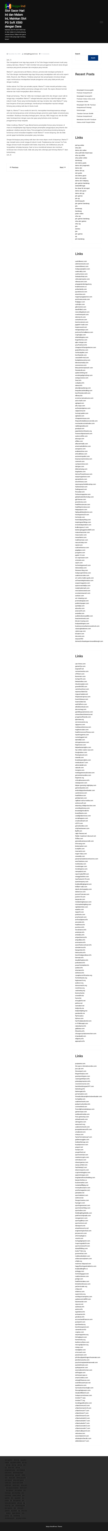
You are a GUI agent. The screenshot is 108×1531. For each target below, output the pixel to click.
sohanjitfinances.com (82, 1380)
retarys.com (79, 1134)
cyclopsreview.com (81, 464)
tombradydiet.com (81, 352)
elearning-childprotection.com (85, 806)
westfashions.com (81, 861)
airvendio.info (79, 922)
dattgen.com (79, 466)
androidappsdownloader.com (85, 790)
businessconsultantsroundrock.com (87, 626)
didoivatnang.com (81, 469)
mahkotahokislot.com (82, 1256)
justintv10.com (80, 897)
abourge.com (79, 439)
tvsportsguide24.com (82, 1243)
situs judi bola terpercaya (83, 153)
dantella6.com (80, 740)
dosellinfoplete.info (81, 960)
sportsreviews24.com (82, 1246)
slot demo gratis (80, 163)
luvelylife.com (79, 849)
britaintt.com (79, 634)
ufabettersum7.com (82, 1411)
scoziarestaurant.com (82, 593)
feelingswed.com (81, 489)
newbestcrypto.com (82, 1157)
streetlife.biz (79, 996)
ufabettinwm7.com (81, 1413)
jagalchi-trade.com (81, 325)
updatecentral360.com (83, 1299)
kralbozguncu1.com (82, 527)
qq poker (18, 1498)
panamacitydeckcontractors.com (86, 859)
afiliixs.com (79, 441)
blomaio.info (79, 958)
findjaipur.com (80, 302)
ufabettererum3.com (82, 1405)
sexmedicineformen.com (83, 1370)
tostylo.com (79, 1150)
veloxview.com (80, 1433)
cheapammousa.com (82, 418)
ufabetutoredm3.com (82, 1426)
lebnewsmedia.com (81, 363)
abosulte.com (79, 608)
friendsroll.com (80, 370)
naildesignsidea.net (81, 426)
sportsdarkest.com (81, 1195)
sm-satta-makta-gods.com (84, 578)
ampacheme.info (81, 937)
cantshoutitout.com (82, 689)
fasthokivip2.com (81, 1167)
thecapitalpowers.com (82, 1390)
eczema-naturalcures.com (84, 398)
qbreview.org (79, 719)
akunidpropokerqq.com (83, 388)
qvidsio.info (79, 968)
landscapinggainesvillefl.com (85, 530)
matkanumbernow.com (83, 727)
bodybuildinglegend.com (83, 884)
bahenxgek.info (80, 1091)
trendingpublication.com (83, 1403)
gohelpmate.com (81, 798)
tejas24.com (79, 912)
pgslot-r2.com (80, 555)
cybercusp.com (80, 631)
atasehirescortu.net (82, 1228)
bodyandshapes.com (82, 623)
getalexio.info (79, 1317)
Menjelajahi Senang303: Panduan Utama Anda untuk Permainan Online (86, 98)
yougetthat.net (80, 1152)
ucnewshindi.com (81, 1107)
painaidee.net (79, 1193)
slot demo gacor (80, 176)
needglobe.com (80, 1350)
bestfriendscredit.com (82, 393)
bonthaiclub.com (81, 355)
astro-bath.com (80, 401)
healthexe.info (80, 925)
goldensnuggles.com (82, 1139)
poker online (79, 214)
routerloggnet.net (81, 737)
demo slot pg (79, 171)
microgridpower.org (81, 1345)
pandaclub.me (80, 1013)
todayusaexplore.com (82, 269)
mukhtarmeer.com (81, 540)
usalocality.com (80, 271)
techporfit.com (80, 679)
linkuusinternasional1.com (84, 368)
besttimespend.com (82, 1327)
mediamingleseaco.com (83, 902)
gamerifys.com (80, 666)
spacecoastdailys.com (82, 585)
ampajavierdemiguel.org (83, 284)
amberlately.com (81, 289)
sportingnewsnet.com (82, 1205)
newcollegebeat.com (82, 312)
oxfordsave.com (80, 1160)
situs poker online (81, 158)
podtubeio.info (80, 963)
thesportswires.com (82, 1200)
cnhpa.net (78, 1289)
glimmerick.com (80, 307)
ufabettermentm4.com (83, 1408)
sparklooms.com (80, 1385)
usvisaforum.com (81, 320)
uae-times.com (80, 664)
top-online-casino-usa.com (84, 750)
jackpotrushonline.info (82, 1104)
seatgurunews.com (81, 378)
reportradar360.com (82, 874)
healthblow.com (80, 795)
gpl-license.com (80, 499)
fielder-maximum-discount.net (85, 836)
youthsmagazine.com (82, 1190)
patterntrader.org (81, 1286)
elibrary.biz (78, 396)
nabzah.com (79, 768)
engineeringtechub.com (83, 1231)
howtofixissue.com (81, 699)
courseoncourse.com (82, 1084)
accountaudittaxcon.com (83, 1319)
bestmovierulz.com (81, 322)
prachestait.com (80, 917)
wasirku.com (79, 909)
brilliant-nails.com (81, 887)
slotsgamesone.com (82, 742)
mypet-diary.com (81, 854)
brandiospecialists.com (83, 760)
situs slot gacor (18, 1480)
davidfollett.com (80, 309)
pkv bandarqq (79, 239)
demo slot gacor (80, 191)
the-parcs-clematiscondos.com (86, 1066)
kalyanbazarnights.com (83, 747)
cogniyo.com (79, 1332)
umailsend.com (80, 1132)
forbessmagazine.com (82, 494)
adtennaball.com (81, 765)
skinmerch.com (80, 317)
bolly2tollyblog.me (81, 1011)
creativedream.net (81, 821)
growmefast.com (81, 1253)
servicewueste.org (81, 722)
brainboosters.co (81, 287)
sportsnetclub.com (81, 1155)
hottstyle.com (80, 517)
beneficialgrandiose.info (83, 955)
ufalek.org (78, 1261)
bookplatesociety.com (82, 360)
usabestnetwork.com (82, 1127)
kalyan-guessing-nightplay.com (85, 785)
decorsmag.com (80, 709)
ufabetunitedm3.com (82, 1418)
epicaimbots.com (81, 479)
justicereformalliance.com (84, 332)
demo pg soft (21, 1478)
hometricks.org (80, 1340)
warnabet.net (79, 1006)
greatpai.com (79, 428)
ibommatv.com (80, 676)
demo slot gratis (80, 178)
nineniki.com (79, 757)
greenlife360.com (81, 686)
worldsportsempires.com (83, 1297)
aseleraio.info (79, 1307)
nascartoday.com (81, 542)
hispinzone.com (80, 745)
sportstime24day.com (82, 1208)
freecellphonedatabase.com (84, 1109)
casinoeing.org (80, 990)
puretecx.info (79, 927)
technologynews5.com (83, 565)
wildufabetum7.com (82, 1441)
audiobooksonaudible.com (84, 616)
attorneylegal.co (80, 1236)
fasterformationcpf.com (83, 1137)
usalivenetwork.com (82, 1101)
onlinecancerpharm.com (83, 1259)
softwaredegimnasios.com (84, 580)
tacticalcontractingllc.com (84, 1388)
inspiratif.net (79, 669)
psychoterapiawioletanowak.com (86, 1362)
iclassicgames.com (81, 1162)
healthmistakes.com (82, 1281)
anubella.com (79, 613)
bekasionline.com (81, 681)
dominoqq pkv (80, 201)
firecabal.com (80, 492)
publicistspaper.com (82, 603)
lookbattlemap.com (81, 1142)
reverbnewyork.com (82, 314)
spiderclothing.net (81, 373)
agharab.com (79, 416)
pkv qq (77, 198)
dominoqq (78, 160)
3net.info (78, 380)
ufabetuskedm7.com (82, 1423)
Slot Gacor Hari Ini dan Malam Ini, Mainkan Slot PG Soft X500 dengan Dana (15, 19)
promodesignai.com (82, 601)
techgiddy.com (80, 1099)
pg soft (17, 1475)
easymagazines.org (81, 1335)
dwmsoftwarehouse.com (83, 474)
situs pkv (78, 148)
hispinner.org (79, 778)
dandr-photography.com (83, 889)
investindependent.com (83, 525)
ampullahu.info (80, 940)
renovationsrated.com (82, 591)
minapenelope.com (81, 330)
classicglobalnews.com (83, 629)
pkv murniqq (16, 1493)
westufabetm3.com (82, 1436)
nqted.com (79, 545)
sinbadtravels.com (81, 1119)
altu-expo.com (80, 406)
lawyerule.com (80, 899)
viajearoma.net (80, 411)
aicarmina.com (80, 294)
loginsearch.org (80, 980)
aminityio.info (79, 932)
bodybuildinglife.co (81, 1269)
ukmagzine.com (80, 1122)
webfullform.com (81, 704)
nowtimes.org (79, 988)
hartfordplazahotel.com (83, 1021)
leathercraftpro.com (82, 1342)
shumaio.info (79, 970)
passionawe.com (81, 1355)
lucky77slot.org (80, 1251)
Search (77, 54)
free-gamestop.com (82, 1117)
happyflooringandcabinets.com (85, 1266)
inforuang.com (80, 844)
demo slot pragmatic (82, 165)
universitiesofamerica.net (84, 714)
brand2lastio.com (81, 813)
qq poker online (15, 1462)
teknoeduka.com (81, 568)
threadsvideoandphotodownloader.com (88, 1096)
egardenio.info (80, 1312)
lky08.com (78, 831)
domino (77, 229)
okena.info (78, 385)
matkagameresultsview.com (84, 773)
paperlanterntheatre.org (83, 431)
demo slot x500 (18, 1483)
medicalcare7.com (81, 762)
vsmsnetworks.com (81, 671)
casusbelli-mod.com (82, 358)
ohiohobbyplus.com (81, 337)
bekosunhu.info (80, 952)
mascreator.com (81, 535)
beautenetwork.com (82, 618)
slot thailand (21, 1470)
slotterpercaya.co (81, 1375)
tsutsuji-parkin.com (81, 413)
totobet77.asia (80, 1398)
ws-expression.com (81, 558)
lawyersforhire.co (81, 1180)
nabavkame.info (80, 1026)
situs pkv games (80, 221)
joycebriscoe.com (81, 292)
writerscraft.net (80, 803)
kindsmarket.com (81, 846)
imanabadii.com (80, 1036)
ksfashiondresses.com (82, 1284)
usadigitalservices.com (83, 816)
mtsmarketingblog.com (83, 904)
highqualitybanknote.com (83, 512)
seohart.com (79, 596)
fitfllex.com (79, 838)
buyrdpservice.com (81, 1145)
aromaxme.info (80, 942)
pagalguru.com (80, 550)
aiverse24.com (80, 611)
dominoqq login (18, 1473)
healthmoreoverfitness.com (84, 732)
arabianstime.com (81, 451)
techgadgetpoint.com (82, 1241)
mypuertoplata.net (81, 694)
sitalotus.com (79, 1291)
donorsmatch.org (81, 985)
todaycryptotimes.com (83, 573)
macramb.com (80, 851)
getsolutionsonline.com (83, 775)
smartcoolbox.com (81, 1378)
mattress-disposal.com (83, 1264)
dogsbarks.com (80, 472)
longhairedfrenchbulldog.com (85, 1177)
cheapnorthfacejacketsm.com (85, 347)
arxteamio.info (80, 1314)
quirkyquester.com (81, 1367)
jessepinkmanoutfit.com (83, 1129)
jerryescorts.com (81, 1233)
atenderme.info (80, 947)
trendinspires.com (81, 869)
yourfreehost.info (81, 345)
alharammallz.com (81, 444)
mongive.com (79, 770)
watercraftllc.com (81, 436)
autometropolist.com (82, 456)
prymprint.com (80, 1322)
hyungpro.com (80, 1203)
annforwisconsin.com (82, 299)
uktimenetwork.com (82, 264)
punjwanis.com (80, 1063)
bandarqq (78, 211)
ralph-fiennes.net (81, 833)
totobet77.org (80, 1400)
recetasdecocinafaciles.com (85, 423)
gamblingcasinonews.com (84, 712)
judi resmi (8, 1473)
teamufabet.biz (80, 702)
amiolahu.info (79, 935)
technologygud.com (82, 1274)
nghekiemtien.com (81, 907)
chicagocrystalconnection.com (85, 1034)
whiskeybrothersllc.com (83, 1438)
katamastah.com (81, 1302)
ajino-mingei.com (81, 342)
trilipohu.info (79, 1039)
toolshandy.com (80, 864)
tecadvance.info (80, 930)
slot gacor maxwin (12, 1488)
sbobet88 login (80, 186)
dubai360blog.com (81, 1248)
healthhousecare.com (82, 504)
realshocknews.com (82, 1276)
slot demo (8, 1480)
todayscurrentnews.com (83, 1395)
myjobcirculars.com (81, 730)
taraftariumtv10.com (82, 879)
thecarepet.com (80, 1071)
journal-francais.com (82, 894)
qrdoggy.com (79, 1271)
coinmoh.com (79, 461)
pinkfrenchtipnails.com (83, 1215)
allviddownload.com (81, 707)
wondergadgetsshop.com (83, 375)
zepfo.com (79, 563)
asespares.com (80, 449)
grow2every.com (80, 502)
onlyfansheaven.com (82, 828)
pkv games (79, 196)
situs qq (78, 216)
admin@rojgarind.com (31, 54)
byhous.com (79, 1018)
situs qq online (80, 155)
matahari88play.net (81, 1185)
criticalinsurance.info (82, 780)
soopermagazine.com (82, 583)
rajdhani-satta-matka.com (84, 800)
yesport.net (79, 1147)
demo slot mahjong (81, 181)
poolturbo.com (80, 914)
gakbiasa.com (80, 1028)
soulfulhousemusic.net (83, 1383)
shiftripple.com (80, 1373)
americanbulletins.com (83, 446)
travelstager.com (81, 866)
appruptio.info (80, 1041)
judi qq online (79, 145)
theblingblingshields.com (83, 1213)
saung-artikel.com (81, 1165)
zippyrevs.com (80, 724)
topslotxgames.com (82, 735)
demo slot (78, 168)
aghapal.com (79, 403)
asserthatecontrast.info (83, 945)
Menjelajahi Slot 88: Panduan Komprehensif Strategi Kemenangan (86, 107)
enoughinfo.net (80, 1001)
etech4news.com (81, 482)
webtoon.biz (79, 1198)
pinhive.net (79, 1003)
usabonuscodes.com (82, 575)
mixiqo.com (79, 1347)
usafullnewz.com (81, 261)
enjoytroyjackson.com (82, 477)
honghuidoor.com (81, 752)
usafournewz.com (81, 274)
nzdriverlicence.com (82, 547)
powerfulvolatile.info (82, 965)
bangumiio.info (80, 950)
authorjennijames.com (82, 408)
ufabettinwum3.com (82, 1416)
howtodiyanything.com (83, 520)
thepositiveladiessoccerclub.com (86, 421)
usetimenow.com (81, 793)
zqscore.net (79, 1304)
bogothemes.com (81, 340)
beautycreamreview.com (83, 459)
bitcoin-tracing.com (82, 621)
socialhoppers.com (81, 818)
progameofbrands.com (83, 717)
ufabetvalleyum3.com (82, 1431)
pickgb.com (79, 1279)
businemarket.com (81, 1183)
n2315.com (79, 823)
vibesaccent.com (81, 282)
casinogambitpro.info (82, 1079)
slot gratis (78, 173)
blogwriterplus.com (81, 1074)
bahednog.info (80, 1089)
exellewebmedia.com (82, 1114)
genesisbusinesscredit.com (84, 841)
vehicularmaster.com (82, 279)
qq (76, 236)
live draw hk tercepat (82, 188)
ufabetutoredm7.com (82, 1428)
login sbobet (16, 1513)
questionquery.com (81, 882)
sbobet (8, 1513)
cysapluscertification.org (83, 975)
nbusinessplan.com (81, 684)
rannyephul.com (80, 871)
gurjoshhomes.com (81, 350)
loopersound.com (81, 327)
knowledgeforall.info (82, 811)
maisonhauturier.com (82, 532)
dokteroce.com (80, 892)
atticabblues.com (81, 454)
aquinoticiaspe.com (81, 1175)
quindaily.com (79, 606)
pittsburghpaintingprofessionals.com (87, 1357)
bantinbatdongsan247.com (84, 1086)
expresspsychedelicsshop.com (85, 484)
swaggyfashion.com (82, 876)
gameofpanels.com (81, 788)
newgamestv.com (81, 1218)
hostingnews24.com (82, 515)
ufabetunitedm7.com (82, 1421)
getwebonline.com (81, 826)
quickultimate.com (81, 1365)
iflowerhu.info (79, 1031)
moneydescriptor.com (82, 1188)
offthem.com (79, 674)
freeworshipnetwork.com (83, 434)
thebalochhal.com (81, 276)
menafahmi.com (80, 537)
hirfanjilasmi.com (81, 1337)
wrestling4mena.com (82, 808)
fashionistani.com (81, 487)
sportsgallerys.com (81, 1221)
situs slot (11, 1468)
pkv (76, 206)
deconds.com (79, 636)
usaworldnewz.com (81, 266)
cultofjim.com (80, 304)
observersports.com (82, 1170)
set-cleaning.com (81, 598)
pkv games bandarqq (82, 183)
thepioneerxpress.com (82, 697)
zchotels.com (79, 560)
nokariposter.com (81, 783)
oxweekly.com (80, 856)
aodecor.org (79, 983)
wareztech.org (80, 1124)
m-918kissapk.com (81, 1023)
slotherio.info (79, 973)
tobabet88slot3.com (82, 1393)
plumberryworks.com (82, 1360)
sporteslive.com (80, 1210)
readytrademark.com (82, 588)
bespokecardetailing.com (83, 390)
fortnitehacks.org (81, 978)
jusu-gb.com (79, 1069)
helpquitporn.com (81, 510)
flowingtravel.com (81, 755)
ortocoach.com (80, 1352)
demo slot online (80, 150)
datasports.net (80, 1226)
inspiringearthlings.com (83, 522)
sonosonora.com (80, 365)
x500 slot (8, 1483)
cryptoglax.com (80, 335)
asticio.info (79, 1309)
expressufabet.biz (81, 692)
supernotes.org (80, 1294)
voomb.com (79, 1238)
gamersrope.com (81, 1112)
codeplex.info (79, 383)
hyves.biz (78, 998)
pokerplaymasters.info (82, 1081)
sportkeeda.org (80, 1324)
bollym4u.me (79, 1008)
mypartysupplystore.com (83, 297)
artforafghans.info (81, 920)
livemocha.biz (79, 993)
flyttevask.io (79, 1016)
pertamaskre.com (81, 1094)
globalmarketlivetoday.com (84, 497)
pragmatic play (10, 1470)
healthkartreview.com (82, 507)
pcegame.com (80, 553)
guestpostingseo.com (82, 1076)
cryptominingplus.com (82, 1172)
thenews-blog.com (81, 570)
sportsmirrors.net (81, 1223)
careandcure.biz (80, 1329)
